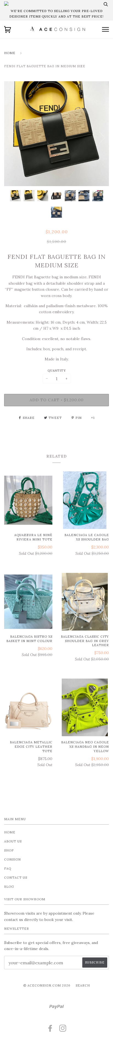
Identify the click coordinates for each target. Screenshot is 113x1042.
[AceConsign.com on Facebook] (50, 1030)
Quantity (56, 370)
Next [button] (102, 138)
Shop (9, 850)
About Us (13, 841)
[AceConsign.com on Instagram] (63, 1030)
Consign (12, 859)
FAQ (7, 868)
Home (9, 53)
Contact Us (15, 877)
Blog (9, 887)
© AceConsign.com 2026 (46, 985)
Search (83, 985)
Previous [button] (11, 138)
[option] (56, 133)
